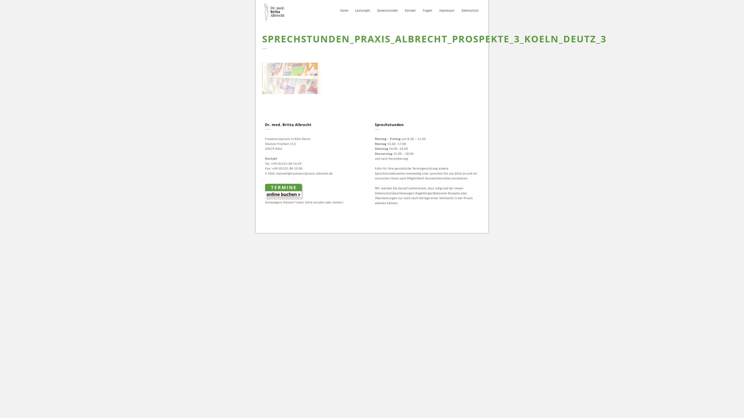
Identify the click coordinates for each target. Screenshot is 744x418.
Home (344, 10)
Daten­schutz (391, 226)
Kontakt (410, 10)
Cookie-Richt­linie (415, 226)
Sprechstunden (387, 10)
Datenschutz (470, 10)
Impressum (447, 10)
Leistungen (362, 10)
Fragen (427, 10)
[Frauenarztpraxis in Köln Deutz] (274, 10)
